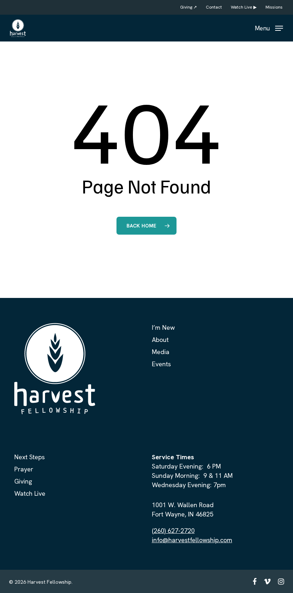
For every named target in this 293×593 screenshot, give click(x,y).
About (160, 339)
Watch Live (29, 493)
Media (160, 352)
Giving (23, 481)
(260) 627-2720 (173, 530)
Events (161, 364)
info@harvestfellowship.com (192, 540)
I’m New (163, 327)
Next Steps (29, 457)
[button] (269, 27)
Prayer (23, 469)
